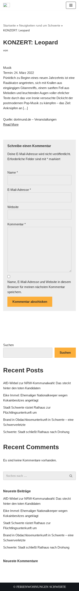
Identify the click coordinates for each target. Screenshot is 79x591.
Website (13, 207)
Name (12, 172)
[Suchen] (71, 475)
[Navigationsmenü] (71, 5)
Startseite (9, 25)
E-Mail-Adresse (19, 189)
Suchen (8, 345)
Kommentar (16, 224)
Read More (11, 124)
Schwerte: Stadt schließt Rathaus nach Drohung (36, 432)
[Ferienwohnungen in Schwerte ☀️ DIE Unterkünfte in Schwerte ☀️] (7, 5)
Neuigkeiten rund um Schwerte (39, 25)
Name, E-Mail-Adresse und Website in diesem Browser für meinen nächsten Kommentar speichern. (39, 287)
